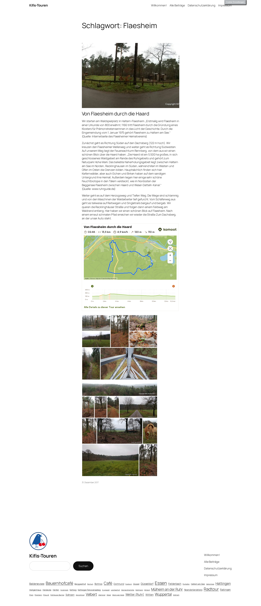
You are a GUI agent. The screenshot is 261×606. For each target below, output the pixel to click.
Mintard (147, 590)
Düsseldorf (147, 583)
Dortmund (119, 583)
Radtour (211, 589)
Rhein (31, 595)
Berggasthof (80, 584)
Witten (149, 594)
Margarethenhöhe (127, 590)
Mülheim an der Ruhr (167, 589)
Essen (161, 583)
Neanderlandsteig (193, 589)
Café (108, 583)
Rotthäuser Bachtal (57, 595)
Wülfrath (176, 595)
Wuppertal (163, 594)
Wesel (109, 595)
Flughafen (186, 584)
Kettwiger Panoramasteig (89, 589)
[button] (96, 323)
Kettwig (73, 589)
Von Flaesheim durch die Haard (115, 113)
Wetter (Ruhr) (135, 594)
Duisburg (128, 584)
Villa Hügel (101, 595)
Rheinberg (38, 595)
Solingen (70, 594)
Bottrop (98, 583)
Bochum (90, 584)
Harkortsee (210, 584)
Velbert (91, 594)
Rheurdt (46, 595)
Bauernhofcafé (59, 583)
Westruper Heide (118, 595)
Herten (56, 589)
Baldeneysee (36, 583)
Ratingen (225, 589)
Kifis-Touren (38, 5)
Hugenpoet (64, 590)
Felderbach (174, 583)
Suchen (83, 566)
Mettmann (139, 590)
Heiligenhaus (35, 589)
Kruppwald (106, 590)
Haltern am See (198, 584)
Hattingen (223, 583)
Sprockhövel (80, 595)
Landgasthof (115, 590)
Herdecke (47, 589)
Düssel (136, 584)
